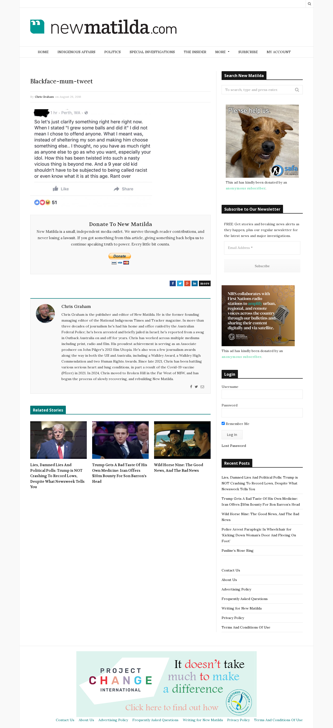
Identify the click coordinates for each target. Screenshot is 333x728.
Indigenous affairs (76, 52)
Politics (112, 52)
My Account (279, 52)
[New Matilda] (103, 28)
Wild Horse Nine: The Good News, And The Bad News (178, 467)
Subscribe (248, 52)
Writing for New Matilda (242, 608)
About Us (229, 580)
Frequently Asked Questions (245, 599)
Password (229, 405)
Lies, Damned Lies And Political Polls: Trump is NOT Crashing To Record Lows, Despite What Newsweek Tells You (57, 475)
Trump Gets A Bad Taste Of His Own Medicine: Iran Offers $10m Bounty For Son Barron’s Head (119, 473)
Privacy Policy (233, 618)
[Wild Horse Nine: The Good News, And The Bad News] (182, 440)
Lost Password (234, 445)
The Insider (195, 52)
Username (230, 386)
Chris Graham (44, 96)
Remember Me (237, 424)
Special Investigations (152, 52)
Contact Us (231, 570)
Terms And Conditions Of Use (246, 627)
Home (43, 52)
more (204, 283)
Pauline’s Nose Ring (238, 550)
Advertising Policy (236, 589)
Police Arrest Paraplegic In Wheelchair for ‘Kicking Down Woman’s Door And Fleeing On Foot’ (259, 535)
